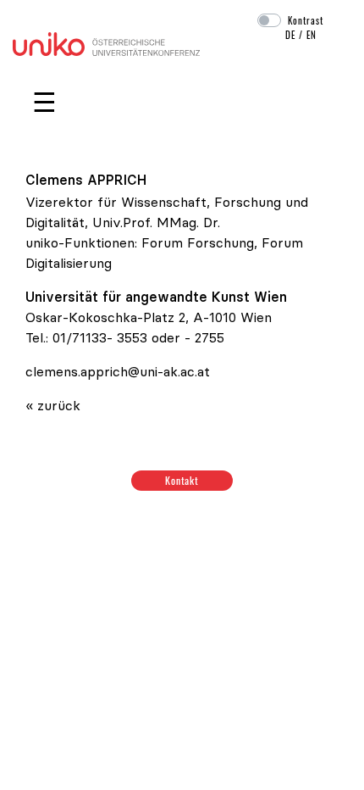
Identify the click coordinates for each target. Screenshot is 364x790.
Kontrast (305, 20)
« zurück (52, 405)
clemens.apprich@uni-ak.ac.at (117, 371)
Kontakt (182, 480)
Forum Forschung (197, 242)
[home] (106, 42)
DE (290, 35)
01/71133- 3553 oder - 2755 (138, 337)
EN (311, 35)
